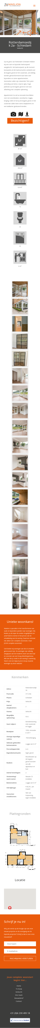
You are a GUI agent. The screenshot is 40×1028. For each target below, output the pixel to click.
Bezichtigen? (20, 120)
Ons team (19, 995)
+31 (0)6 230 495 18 (20, 1013)
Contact (19, 1001)
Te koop (19, 989)
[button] (10, 908)
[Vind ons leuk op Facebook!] (20, 1022)
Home (19, 986)
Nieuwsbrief (18, 998)
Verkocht (19, 992)
